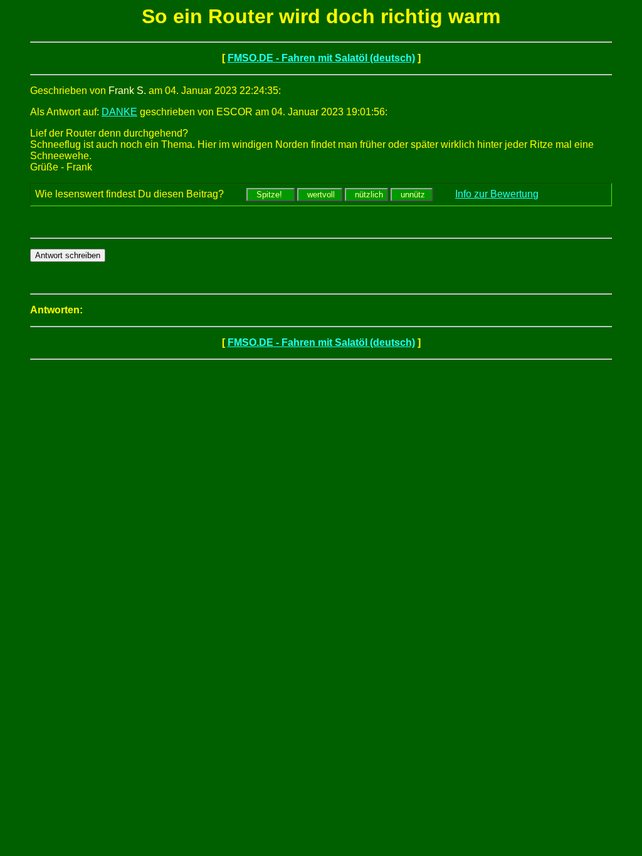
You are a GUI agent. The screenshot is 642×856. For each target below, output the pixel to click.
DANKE (119, 112)
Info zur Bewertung (497, 194)
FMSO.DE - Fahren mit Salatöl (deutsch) (321, 58)
